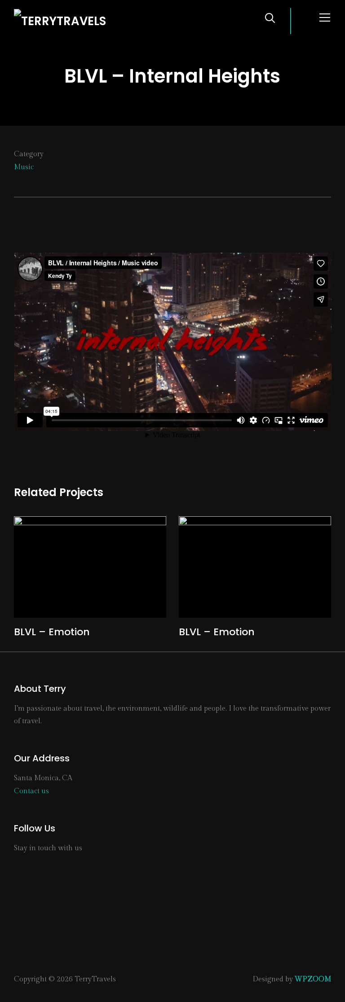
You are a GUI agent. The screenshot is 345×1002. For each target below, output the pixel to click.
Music (24, 167)
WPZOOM (313, 979)
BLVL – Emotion (52, 632)
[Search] (270, 17)
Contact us (31, 791)
